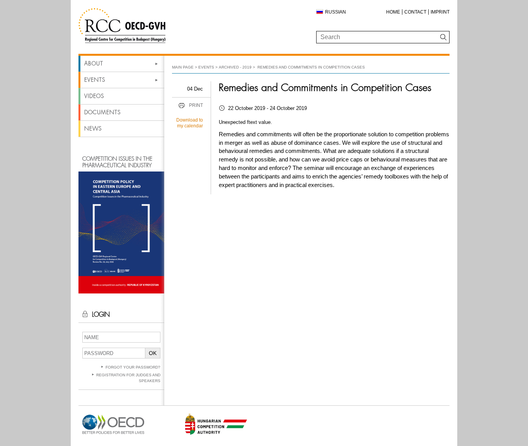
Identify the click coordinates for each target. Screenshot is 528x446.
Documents (102, 112)
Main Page (183, 67)
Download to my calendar (189, 123)
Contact (415, 12)
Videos (94, 96)
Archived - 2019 (235, 67)
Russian (335, 12)
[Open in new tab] (113, 434)
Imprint (440, 12)
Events (94, 79)
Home (393, 12)
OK (153, 353)
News (93, 128)
